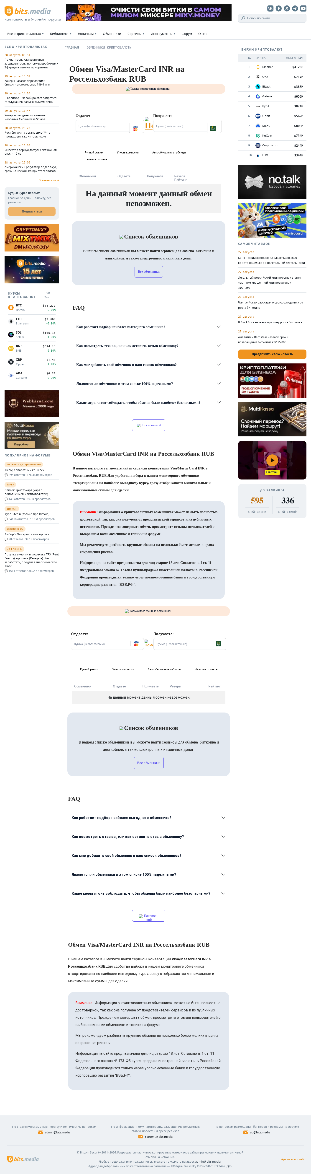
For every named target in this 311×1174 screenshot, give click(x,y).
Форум (187, 33)
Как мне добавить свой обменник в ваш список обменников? (126, 365)
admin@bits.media (57, 1132)
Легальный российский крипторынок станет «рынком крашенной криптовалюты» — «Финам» (269, 283)
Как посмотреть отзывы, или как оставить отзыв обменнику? (127, 346)
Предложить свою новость (272, 354)
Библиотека (60, 33)
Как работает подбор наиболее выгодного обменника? (120, 327)
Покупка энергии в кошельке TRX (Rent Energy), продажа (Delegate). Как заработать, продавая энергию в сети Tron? (32, 560)
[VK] (270, 8)
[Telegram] (295, 8)
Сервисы (135, 33)
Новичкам (87, 33)
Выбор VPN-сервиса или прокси (27, 534)
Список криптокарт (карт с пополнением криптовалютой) (26, 492)
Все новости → (49, 180)
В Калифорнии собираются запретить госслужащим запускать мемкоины (31, 100)
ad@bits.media (260, 1132)
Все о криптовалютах (25, 33)
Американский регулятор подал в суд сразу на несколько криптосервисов (30, 169)
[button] (136, 126)
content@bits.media (159, 1137)
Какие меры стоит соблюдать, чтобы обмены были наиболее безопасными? (138, 402)
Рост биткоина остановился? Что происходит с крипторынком (28, 134)
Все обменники (149, 271)
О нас (202, 33)
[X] (287, 8)
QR (229, 1166)
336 (287, 500)
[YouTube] (303, 8)
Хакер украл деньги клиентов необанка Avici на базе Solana (25, 117)
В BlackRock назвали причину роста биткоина (270, 322)
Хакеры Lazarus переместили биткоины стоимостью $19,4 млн (27, 83)
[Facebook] (278, 8)
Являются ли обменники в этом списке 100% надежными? (124, 384)
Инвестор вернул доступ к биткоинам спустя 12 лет (31, 152)
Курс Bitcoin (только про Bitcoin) (27, 514)
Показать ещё (151, 425)
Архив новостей (292, 1159)
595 (257, 500)
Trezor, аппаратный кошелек (24, 470)
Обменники (112, 33)
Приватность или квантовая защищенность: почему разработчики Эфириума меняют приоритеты (31, 63)
